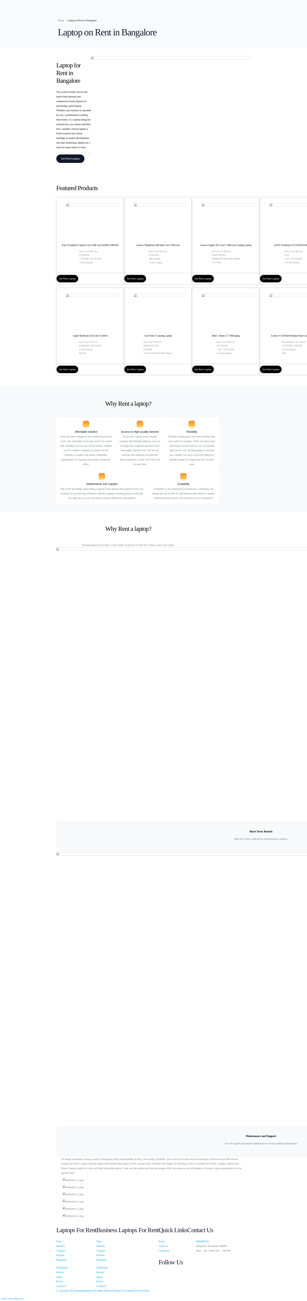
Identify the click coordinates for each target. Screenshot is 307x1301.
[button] (12, 1298)
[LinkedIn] (208, 1263)
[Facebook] (208, 1258)
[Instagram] (208, 1267)
